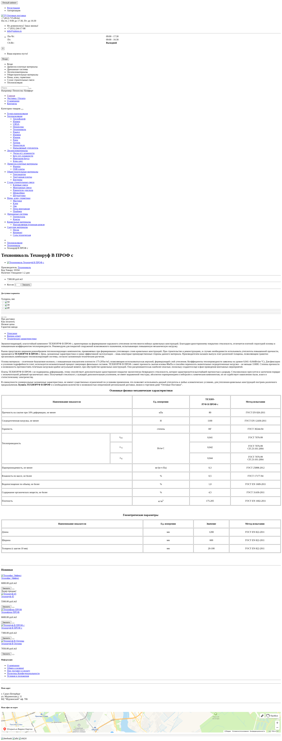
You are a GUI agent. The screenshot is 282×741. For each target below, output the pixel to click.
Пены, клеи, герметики (18, 198)
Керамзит (17, 232)
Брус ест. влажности (23, 156)
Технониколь (19, 129)
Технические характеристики (22, 338)
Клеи (15, 203)
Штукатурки (19, 195)
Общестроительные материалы (22, 171)
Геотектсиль (19, 216)
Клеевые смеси (20, 185)
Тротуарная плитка (22, 177)
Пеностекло (19, 145)
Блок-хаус (18, 161)
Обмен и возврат (15, 668)
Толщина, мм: (8, 299)
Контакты (12, 103)
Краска (16, 219)
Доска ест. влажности (24, 153)
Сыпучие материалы (17, 227)
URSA (16, 124)
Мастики (17, 201)
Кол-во (10, 284)
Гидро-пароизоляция (17, 113)
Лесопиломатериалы (17, 150)
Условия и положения (18, 676)
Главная (11, 95)
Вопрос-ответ (14, 336)
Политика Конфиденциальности (23, 673)
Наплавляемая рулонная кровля (29, 224)
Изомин (17, 134)
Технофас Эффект (10, 578)
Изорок (16, 137)
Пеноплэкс (18, 127)
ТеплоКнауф (19, 119)
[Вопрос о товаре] (2, 317)
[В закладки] (5, 317)
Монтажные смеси (22, 187)
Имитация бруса (21, 158)
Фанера (16, 166)
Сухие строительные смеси (20, 182)
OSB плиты (19, 169)
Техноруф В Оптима (11, 643)
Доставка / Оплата (16, 98)
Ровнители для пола (23, 190)
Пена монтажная (21, 208)
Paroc (15, 140)
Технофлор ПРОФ (10, 612)
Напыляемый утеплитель (25, 148)
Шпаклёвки (19, 193)
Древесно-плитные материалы (22, 164)
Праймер (17, 211)
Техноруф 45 (7, 596)
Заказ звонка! (22, 26)
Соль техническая (22, 235)
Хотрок (16, 142)
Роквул (16, 132)
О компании (13, 101)
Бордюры (17, 179)
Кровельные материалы (19, 222)
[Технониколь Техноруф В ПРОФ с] (25, 262)
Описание (12, 333)
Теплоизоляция (14, 116)
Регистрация (13, 8)
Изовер (16, 121)
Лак (15, 206)
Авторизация (13, 10)
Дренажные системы (17, 214)
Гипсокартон (19, 174)
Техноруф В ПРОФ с (11, 628)
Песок (16, 230)
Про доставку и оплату (18, 670)
